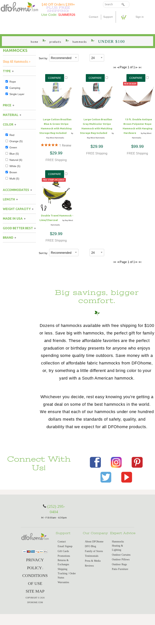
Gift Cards (63, 551)
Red (11, 135)
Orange (16, 141)
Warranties (63, 582)
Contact (93, 16)
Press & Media (93, 560)
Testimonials (91, 555)
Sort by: (43, 58)
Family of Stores (94, 551)
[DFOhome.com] (19, 6)
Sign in (140, 16)
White (14, 166)
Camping (14, 87)
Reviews (89, 565)
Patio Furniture (120, 569)
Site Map (35, 591)
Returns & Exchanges (63, 562)
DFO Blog (90, 546)
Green (13, 147)
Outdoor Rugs (119, 564)
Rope (12, 81)
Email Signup (65, 546)
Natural (15, 159)
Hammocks (15, 50)
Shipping (62, 569)
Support (108, 16)
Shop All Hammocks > (16, 61)
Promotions (64, 555)
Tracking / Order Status (67, 575)
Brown (13, 172)
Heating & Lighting (117, 547)
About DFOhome (94, 541)
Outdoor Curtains (121, 554)
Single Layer (16, 94)
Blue (14, 153)
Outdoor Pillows (120, 559)
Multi (14, 178)
